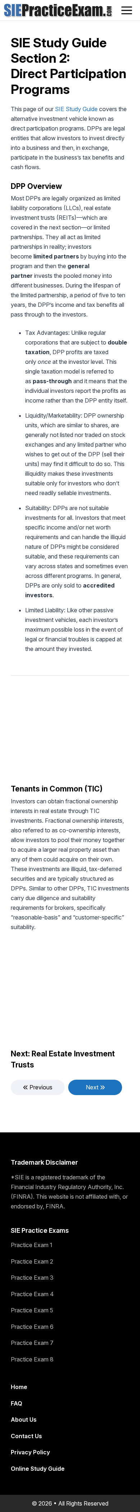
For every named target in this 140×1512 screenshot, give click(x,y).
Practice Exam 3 (32, 1277)
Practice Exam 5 (32, 1310)
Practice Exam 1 (31, 1245)
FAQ (16, 1403)
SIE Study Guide (76, 109)
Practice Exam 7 (32, 1342)
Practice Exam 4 (32, 1294)
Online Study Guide (38, 1468)
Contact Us (26, 1436)
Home (19, 1386)
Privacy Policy (30, 1452)
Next (93, 1087)
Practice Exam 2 (32, 1261)
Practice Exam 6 (32, 1326)
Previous (40, 1087)
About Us (24, 1419)
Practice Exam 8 (32, 1359)
